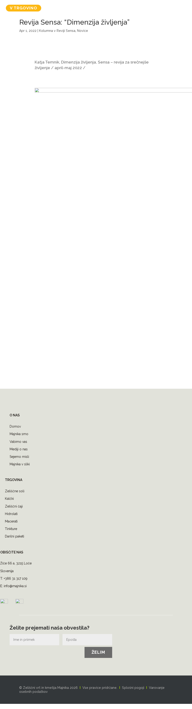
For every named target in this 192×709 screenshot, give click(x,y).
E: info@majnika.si (13, 586)
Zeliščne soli (14, 491)
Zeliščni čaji (14, 506)
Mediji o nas (19, 449)
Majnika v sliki (20, 464)
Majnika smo (19, 434)
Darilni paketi (14, 536)
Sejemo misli (19, 457)
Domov (15, 426)
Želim (98, 652)
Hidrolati (11, 514)
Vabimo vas (18, 442)
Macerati (11, 521)
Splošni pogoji (133, 688)
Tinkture (11, 529)
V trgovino (23, 8)
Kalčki (9, 498)
